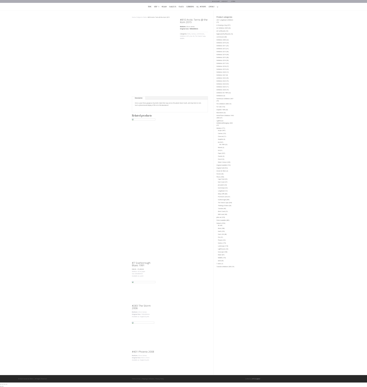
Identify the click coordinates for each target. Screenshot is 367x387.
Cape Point (221, 179)
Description (138, 98)
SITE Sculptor (256, 379)
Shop (155, 7)
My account (216, 1)
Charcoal (220, 136)
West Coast (221, 211)
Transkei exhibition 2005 (223, 266)
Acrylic (220, 130)
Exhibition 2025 (221, 87)
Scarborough (222, 200)
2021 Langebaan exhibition (224, 20)
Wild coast (221, 214)
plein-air (218, 217)
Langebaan (221, 191)
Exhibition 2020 (221, 72)
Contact (211, 7)
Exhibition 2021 (221, 75)
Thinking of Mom (223, 205)
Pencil (220, 159)
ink (191, 36)
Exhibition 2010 (221, 43)
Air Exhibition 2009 (222, 28)
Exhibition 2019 (221, 69)
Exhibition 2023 (221, 81)
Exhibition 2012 (221, 49)
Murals (220, 147)
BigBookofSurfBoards (223, 34)
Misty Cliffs (221, 194)
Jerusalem (221, 185)
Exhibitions (190, 7)
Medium (164, 7)
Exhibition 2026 (221, 90)
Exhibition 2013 (221, 51)
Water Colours (222, 162)
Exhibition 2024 (221, 84)
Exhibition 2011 (221, 46)
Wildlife (182, 38)
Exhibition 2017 (221, 63)
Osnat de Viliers (221, 171)
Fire (219, 237)
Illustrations (220, 113)
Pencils (218, 174)
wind (219, 261)
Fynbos (220, 243)
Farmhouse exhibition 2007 (224, 98)
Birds (145, 17)
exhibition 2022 (221, 78)
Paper (220, 153)
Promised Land (222, 197)
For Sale (219, 107)
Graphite (220, 139)
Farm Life (221, 234)
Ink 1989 (222, 144)
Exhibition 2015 (184, 36)
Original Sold (220, 168)
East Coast (221, 182)
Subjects (172, 7)
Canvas (193, 34)
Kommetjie (221, 188)
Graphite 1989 (220, 110)
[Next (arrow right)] (2, 386)
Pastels (220, 156)
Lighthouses (221, 249)
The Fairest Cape (200, 36)
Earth (219, 231)
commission (200, 34)
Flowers (220, 240)
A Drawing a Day (221, 25)
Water (220, 255)
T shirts (218, 264)
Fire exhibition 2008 (222, 104)
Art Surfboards (220, 31)
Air (219, 225)
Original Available (221, 165)
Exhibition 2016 (221, 60)
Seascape (221, 252)
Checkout (224, 1)
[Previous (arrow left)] (1, 386)
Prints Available (221, 220)
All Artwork (201, 7)
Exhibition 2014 (221, 54)
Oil (193, 36)
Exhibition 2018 (221, 66)
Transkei (220, 208)
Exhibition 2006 (221, 40)
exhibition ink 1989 (222, 93)
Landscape (221, 246)
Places (181, 7)
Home (149, 7)
